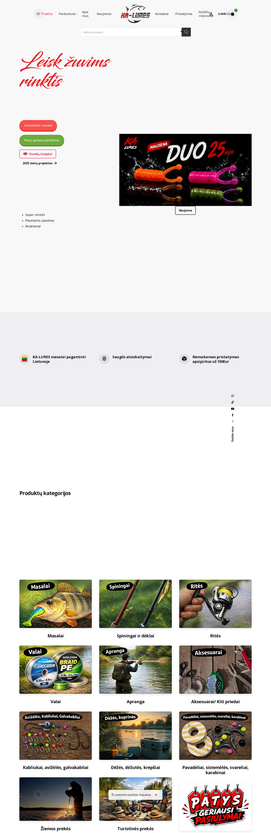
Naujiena (185, 210)
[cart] (232, 14)
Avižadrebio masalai (38, 125)
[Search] (186, 32)
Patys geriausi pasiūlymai (41, 140)
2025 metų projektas (37, 163)
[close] (156, 794)
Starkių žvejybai (40, 154)
